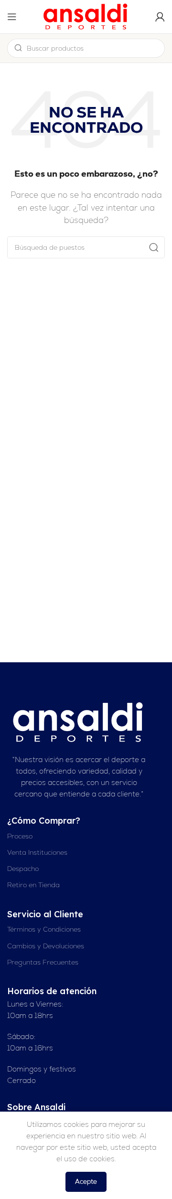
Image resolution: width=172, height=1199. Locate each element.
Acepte (86, 1182)
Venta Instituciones (37, 852)
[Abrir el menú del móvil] (12, 16)
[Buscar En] (154, 247)
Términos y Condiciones (44, 929)
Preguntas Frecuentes (42, 962)
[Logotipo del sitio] (86, 16)
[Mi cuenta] (160, 16)
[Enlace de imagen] (78, 721)
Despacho (23, 868)
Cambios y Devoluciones (45, 946)
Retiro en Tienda (33, 885)
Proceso (19, 836)
